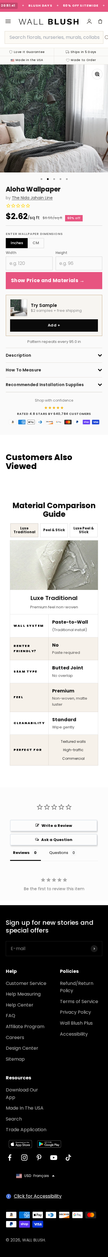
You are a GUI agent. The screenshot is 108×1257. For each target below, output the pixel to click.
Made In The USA (24, 1108)
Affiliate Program (25, 1026)
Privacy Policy (75, 1012)
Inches (17, 243)
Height (61, 252)
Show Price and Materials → (48, 280)
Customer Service (26, 983)
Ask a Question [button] (56, 839)
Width (11, 252)
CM (36, 243)
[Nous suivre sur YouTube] (54, 1157)
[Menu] (8, 21)
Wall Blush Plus (76, 1023)
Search (14, 1119)
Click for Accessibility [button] (38, 1196)
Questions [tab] (58, 852)
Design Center (22, 1048)
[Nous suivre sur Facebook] (10, 1157)
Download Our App (22, 1094)
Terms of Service (79, 1001)
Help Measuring (23, 994)
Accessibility (74, 1034)
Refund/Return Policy (76, 987)
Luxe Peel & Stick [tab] (83, 530)
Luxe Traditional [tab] (24, 530)
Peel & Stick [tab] (54, 530)
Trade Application (26, 1129)
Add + (54, 325)
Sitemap (15, 1059)
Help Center (19, 1005)
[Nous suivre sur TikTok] (68, 1157)
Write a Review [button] (56, 825)
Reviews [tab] (21, 852)
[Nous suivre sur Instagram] (24, 1157)
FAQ (10, 1015)
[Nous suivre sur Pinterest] (39, 1157)
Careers (15, 1037)
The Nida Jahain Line (32, 197)
